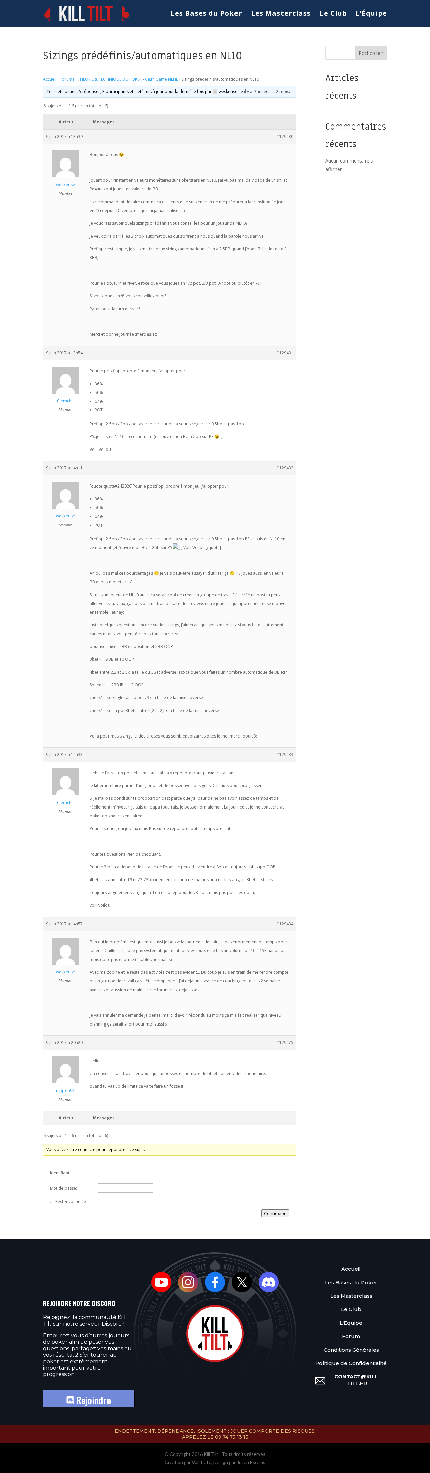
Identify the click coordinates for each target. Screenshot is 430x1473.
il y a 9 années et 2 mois (266, 91)
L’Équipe (371, 14)
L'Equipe (351, 1323)
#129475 (284, 1042)
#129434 (284, 924)
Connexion (275, 1213)
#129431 (284, 353)
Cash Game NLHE (161, 79)
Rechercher (371, 53)
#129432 (284, 468)
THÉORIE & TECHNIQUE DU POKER (110, 79)
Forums (67, 79)
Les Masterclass (281, 14)
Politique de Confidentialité (351, 1363)
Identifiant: (60, 1173)
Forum (351, 1336)
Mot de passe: (63, 1188)
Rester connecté (70, 1202)
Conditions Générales (351, 1349)
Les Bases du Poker (206, 14)
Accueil (49, 79)
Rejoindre (92, 1400)
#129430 (284, 136)
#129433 (284, 754)
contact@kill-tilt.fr (357, 1380)
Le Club (333, 14)
